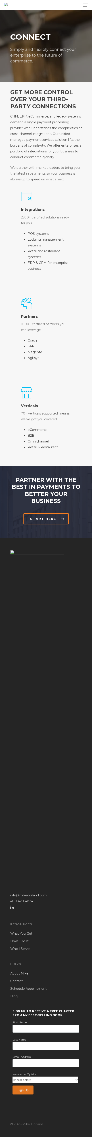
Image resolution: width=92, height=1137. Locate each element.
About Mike (19, 973)
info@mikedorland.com (28, 895)
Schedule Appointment (28, 989)
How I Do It (19, 941)
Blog (14, 996)
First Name (20, 1022)
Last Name (19, 1039)
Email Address (22, 1056)
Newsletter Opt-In (24, 1074)
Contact (16, 981)
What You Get (21, 934)
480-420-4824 (21, 901)
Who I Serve (20, 949)
